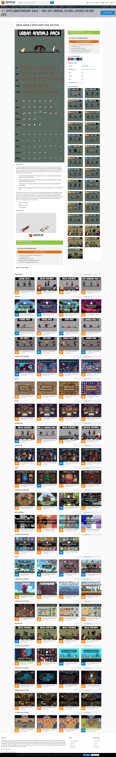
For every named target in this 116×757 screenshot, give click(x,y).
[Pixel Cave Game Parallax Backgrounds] (69, 521)
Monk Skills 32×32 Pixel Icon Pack (71, 485)
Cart (114, 2)
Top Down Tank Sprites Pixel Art (94, 707)
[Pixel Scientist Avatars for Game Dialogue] (69, 633)
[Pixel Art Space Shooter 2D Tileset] (69, 677)
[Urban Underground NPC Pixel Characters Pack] (69, 366)
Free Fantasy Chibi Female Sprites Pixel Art (94, 351)
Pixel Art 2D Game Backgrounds (93, 686)
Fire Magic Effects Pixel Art (48, 551)
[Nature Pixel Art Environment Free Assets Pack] (25, 306)
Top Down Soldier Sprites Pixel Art (71, 707)
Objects (61, 6)
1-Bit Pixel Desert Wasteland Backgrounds (49, 529)
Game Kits (14, 6)
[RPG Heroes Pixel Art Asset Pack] (47, 325)
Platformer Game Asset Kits (26, 508)
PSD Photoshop (93, 69)
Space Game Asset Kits (25, 686)
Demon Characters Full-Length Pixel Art (27, 462)
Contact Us (96, 747)
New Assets (4, 6)
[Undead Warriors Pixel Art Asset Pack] (91, 455)
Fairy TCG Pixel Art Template (48, 418)
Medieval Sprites (46, 334)
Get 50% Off (107, 13)
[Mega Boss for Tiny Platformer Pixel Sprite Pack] (25, 655)
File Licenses (72, 743)
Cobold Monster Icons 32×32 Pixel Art (94, 485)
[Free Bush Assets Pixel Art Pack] (25, 566)
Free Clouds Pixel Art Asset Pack (49, 574)
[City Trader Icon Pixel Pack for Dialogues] (91, 633)
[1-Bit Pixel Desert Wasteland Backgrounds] (47, 521)
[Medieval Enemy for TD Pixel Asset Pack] (47, 722)
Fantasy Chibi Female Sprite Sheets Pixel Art (71, 351)
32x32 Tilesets (46, 597)
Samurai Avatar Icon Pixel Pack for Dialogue (94, 440)
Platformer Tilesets (31, 315)
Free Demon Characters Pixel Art (71, 462)
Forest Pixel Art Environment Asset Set (71, 314)
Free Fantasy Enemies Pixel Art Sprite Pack (27, 332)
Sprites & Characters (25, 6)
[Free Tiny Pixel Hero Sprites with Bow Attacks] (69, 655)
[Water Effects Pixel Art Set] (25, 544)
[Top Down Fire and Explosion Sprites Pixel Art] (25, 699)
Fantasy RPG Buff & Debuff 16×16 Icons (71, 396)
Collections (105, 6)
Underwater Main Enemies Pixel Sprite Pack (71, 596)
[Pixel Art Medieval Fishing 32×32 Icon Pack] (47, 388)
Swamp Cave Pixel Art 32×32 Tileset (49, 596)
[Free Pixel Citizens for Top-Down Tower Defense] (91, 722)
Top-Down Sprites (68, 708)
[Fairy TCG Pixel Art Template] (47, 410)
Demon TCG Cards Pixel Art (70, 418)
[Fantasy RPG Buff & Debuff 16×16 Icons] (69, 388)
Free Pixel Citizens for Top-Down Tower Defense (94, 729)
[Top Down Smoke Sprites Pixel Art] (47, 699)
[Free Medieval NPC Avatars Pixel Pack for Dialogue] (25, 432)
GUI (34, 6)
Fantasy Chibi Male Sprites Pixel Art (27, 351)
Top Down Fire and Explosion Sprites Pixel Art (27, 707)
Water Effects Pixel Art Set (26, 551)
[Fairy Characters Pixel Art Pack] (47, 455)
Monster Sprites (24, 597)
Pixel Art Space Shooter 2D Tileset (71, 685)
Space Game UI (46, 686)
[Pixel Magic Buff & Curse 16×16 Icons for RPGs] (91, 388)
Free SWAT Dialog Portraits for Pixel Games (27, 640)
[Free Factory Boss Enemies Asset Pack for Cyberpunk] (25, 366)
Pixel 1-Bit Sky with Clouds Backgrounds (94, 529)
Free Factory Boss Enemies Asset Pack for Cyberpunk (27, 373)
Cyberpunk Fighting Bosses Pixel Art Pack (49, 373)
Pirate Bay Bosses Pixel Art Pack (94, 596)
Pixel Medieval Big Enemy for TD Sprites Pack (71, 729)
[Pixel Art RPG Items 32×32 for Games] (25, 388)
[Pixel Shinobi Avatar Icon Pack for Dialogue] (47, 284)
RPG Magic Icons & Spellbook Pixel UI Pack (94, 618)
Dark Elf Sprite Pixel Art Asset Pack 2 (49, 440)
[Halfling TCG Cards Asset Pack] (91, 410)
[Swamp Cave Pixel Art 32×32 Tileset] (47, 588)
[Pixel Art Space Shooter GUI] (47, 677)
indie (46, 22)
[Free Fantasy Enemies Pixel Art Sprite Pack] (25, 325)
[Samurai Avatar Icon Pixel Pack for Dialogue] (91, 432)
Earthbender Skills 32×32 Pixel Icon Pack (27, 485)
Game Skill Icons (24, 486)
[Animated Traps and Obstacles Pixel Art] (91, 499)
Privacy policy (95, 754)
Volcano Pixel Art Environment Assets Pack (94, 314)
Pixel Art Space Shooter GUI (48, 685)
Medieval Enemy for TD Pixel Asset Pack (49, 729)
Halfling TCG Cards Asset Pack (93, 418)
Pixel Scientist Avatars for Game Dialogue (71, 640)
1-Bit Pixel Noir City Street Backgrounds (27, 529)
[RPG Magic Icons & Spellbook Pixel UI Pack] (91, 610)
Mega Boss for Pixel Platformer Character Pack (27, 596)
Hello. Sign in (107, 2)
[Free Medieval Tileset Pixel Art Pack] (47, 306)
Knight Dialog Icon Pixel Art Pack (71, 440)
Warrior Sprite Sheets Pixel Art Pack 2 (94, 332)
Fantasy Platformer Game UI (48, 507)
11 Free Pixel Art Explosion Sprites (71, 551)
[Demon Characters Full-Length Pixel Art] (25, 455)
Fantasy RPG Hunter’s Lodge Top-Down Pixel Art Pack (27, 618)
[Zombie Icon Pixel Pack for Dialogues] (47, 633)
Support (99, 2)
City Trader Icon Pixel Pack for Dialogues (94, 640)
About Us (96, 743)
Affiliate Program (97, 740)
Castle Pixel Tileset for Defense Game (27, 729)
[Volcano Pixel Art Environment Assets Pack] (91, 306)
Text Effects (69, 6)
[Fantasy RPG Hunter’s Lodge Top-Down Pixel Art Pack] (25, 610)
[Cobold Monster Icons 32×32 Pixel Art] (91, 477)
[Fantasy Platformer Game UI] (47, 499)
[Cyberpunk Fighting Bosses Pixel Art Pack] (47, 366)
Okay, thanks (86, 754)
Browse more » (87, 274)
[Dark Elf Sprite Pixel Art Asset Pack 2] (47, 432)
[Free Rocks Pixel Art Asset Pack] (91, 566)
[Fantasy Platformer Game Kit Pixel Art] (25, 499)
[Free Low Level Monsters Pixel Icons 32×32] (47, 477)
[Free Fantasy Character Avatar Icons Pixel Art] (69, 499)
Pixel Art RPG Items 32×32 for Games (27, 396)
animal (41, 22)
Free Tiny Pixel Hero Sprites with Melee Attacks (94, 663)
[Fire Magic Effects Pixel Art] (47, 544)
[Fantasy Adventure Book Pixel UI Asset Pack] (47, 610)
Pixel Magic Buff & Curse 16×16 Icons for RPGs (94, 396)
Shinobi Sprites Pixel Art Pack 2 (27, 291)
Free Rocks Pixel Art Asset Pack (94, 574)
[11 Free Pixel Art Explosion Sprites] (69, 544)
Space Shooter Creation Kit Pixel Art (27, 685)
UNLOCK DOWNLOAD (40, 252)
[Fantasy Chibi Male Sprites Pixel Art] (25, 343)
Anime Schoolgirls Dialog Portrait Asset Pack (71, 291)
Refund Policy (72, 745)
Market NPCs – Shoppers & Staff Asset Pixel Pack (94, 373)
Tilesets (54, 6)
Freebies (113, 6)
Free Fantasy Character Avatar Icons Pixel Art (71, 507)
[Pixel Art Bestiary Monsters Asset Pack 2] (69, 610)
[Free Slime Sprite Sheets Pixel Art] (69, 325)
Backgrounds (41, 6)
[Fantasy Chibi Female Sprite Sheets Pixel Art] (69, 343)
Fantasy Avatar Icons (69, 508)
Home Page (18, 22)
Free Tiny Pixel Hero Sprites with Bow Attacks (71, 663)
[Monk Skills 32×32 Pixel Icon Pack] (69, 477)
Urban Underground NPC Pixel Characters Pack (71, 373)
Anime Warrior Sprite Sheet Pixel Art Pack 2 (94, 291)
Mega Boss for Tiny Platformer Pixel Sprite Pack (27, 663)
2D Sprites (25, 22)
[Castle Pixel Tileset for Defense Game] (25, 722)
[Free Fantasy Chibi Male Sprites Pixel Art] (47, 343)
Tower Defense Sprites (92, 731)
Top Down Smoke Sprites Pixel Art (49, 707)
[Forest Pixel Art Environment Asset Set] (69, 306)
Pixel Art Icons (46, 293)
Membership (91, 2)
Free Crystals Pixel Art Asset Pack (71, 574)
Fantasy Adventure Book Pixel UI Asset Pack (49, 618)
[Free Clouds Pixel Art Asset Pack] (47, 566)
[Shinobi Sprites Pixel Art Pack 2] (25, 284)
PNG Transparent (85, 69)
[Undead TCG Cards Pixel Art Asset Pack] (25, 410)
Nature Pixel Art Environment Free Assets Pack (27, 314)
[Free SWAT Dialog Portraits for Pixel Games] (25, 633)
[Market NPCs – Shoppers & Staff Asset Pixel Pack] (91, 366)
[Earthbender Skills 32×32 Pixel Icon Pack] (25, 477)
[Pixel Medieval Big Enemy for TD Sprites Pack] (69, 722)
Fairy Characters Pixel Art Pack (49, 462)
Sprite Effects (23, 553)
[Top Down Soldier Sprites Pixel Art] (69, 699)
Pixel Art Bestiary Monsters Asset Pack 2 (71, 618)
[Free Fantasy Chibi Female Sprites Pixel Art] (91, 343)
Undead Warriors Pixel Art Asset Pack (94, 462)
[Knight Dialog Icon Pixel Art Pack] (69, 432)
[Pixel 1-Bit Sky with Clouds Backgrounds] (91, 521)
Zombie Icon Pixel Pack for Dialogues (49, 640)
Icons (48, 6)
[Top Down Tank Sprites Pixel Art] (91, 699)
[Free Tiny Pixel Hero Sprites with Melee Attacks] (91, 655)
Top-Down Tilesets (24, 619)
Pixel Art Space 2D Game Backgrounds (94, 685)
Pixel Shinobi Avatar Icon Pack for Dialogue (49, 291)
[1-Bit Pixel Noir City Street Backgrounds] (25, 521)
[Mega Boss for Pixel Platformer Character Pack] (25, 588)
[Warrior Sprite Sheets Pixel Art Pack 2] (91, 325)
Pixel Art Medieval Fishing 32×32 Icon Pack (49, 396)
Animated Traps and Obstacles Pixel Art (94, 507)
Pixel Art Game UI (46, 508)
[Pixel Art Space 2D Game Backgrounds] (91, 677)
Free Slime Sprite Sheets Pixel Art (71, 332)
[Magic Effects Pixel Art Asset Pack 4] (47, 655)
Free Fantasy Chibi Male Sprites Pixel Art (49, 351)
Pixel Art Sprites (33, 22)
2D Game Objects (24, 419)
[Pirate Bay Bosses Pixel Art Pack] (91, 588)
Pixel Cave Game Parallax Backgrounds (71, 529)
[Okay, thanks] (114, 755)
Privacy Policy (72, 747)
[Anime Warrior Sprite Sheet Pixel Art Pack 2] (91, 284)
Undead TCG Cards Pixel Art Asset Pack (27, 418)
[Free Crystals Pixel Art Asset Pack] (69, 566)
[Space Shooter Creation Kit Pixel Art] (25, 677)
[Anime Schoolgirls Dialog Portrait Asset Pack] (69, 284)
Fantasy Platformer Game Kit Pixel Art (27, 507)
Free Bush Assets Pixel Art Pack (27, 574)
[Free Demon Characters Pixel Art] (69, 455)
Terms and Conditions (74, 740)
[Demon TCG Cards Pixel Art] (69, 410)
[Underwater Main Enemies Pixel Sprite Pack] (69, 588)
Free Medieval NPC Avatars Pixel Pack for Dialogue (27, 440)
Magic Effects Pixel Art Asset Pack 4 (49, 663)
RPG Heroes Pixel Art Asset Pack (49, 332)
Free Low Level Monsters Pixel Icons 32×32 (49, 485)
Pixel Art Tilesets (24, 315)
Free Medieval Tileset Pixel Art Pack (49, 314)
